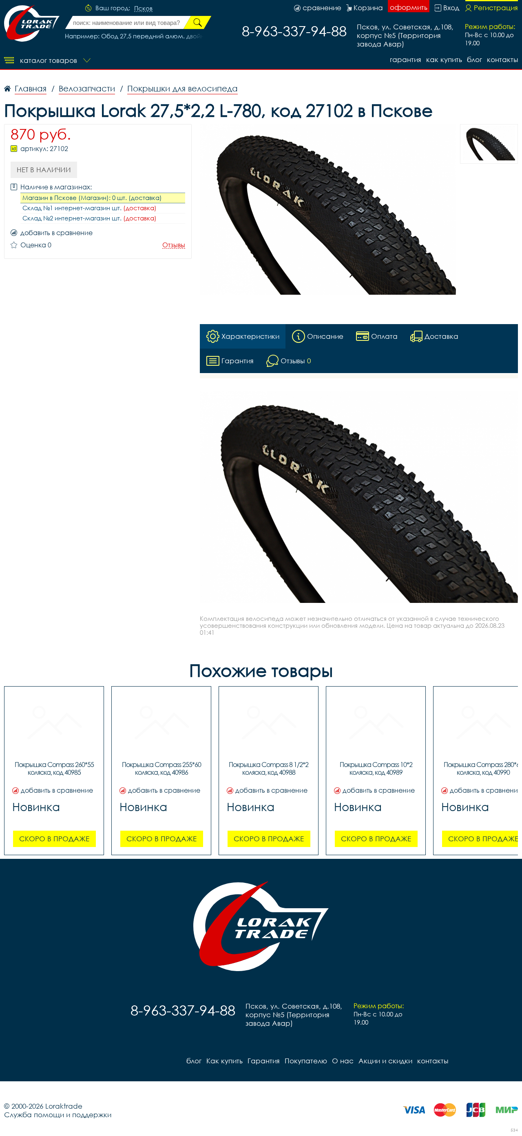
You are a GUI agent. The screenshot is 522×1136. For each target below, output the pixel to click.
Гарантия (405, 59)
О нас (343, 1060)
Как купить (444, 59)
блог (474, 59)
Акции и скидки (385, 1060)
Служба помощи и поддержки (57, 1114)
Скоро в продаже (54, 838)
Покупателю (306, 1060)
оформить (408, 7)
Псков (143, 8)
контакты (502, 59)
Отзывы (173, 245)
